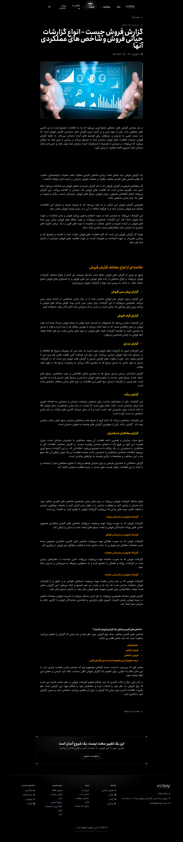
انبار (60, 814)
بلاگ (87, 802)
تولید (60, 810)
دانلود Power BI (82, 806)
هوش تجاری (107, 790)
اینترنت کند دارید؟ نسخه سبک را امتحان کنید (91, 831)
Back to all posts (132, 711)
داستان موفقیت (82, 798)
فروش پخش (56, 794)
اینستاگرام (27, 794)
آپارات (29, 803)
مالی (60, 798)
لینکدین (28, 790)
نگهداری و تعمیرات (53, 806)
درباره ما (85, 790)
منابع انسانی (56, 802)
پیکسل (110, 803)
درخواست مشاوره (91, 756)
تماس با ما (84, 794)
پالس (111, 799)
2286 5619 (162, 793)
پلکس (110, 794)
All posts (136, 17)
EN (49, 7)
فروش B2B (57, 790)
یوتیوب (29, 799)
